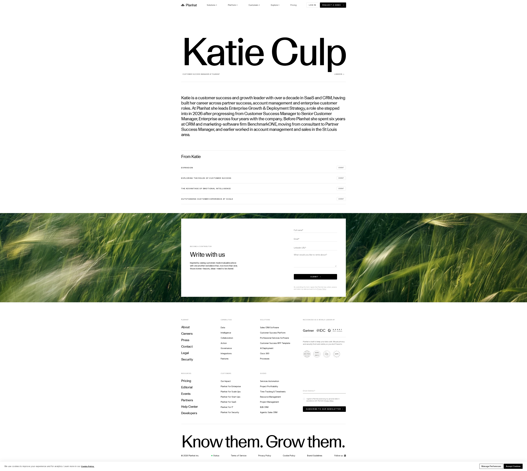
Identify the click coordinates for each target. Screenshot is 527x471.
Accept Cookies (513, 466)
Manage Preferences (491, 466)
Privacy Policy (321, 289)
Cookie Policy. (87, 466)
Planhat (216, 74)
